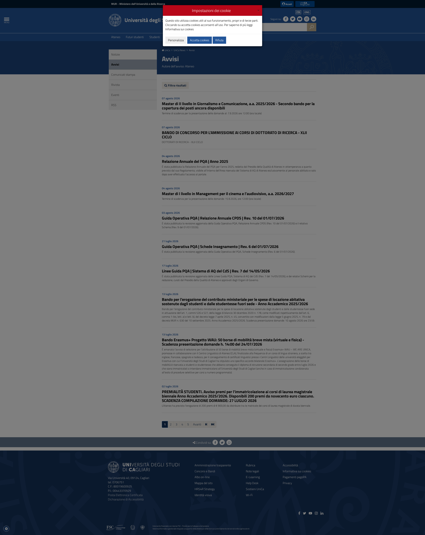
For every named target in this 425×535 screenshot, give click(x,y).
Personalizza (176, 40)
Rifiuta (219, 40)
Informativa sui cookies (179, 29)
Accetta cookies (199, 40)
